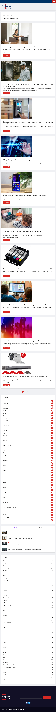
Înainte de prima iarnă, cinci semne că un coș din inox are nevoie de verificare (23, 532)
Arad (4, 405)
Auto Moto (5, 410)
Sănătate (4, 492)
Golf (4, 452)
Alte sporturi (5, 403)
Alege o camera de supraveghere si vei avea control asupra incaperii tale (25, 377)
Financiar (5, 440)
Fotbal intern (5, 443)
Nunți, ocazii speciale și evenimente (10, 475)
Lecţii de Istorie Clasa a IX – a (9, 622)
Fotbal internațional (7, 445)
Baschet (4, 413)
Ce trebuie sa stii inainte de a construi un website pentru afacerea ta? (24, 341)
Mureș (4, 467)
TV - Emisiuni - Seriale (7, 514)
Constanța (5, 430)
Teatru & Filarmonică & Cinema (9, 507)
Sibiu (4, 497)
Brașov (4, 415)
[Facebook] (26, 703)
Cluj (4, 428)
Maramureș (5, 465)
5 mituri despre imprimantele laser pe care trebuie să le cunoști (22, 47)
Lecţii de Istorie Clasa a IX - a (9, 462)
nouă (4, 472)
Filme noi (5, 435)
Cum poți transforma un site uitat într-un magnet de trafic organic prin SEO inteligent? (24, 549)
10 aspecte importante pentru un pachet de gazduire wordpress (22, 160)
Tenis (4, 509)
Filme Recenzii (6, 438)
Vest (4, 519)
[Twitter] (29, 703)
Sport (4, 500)
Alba (4, 400)
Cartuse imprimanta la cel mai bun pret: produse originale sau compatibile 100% (27, 269)
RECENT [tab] (42, 527)
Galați (4, 450)
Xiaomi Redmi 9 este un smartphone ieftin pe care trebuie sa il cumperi (25, 195)
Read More (6, 55)
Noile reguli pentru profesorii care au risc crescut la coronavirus (22, 231)
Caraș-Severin (5, 420)
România (4, 487)
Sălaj (4, 490)
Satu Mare (5, 495)
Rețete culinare (6, 485)
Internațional (5, 460)
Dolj (4, 433)
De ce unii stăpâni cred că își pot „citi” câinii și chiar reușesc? (20, 544)
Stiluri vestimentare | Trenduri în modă (10, 505)
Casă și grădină (6, 425)
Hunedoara (5, 455)
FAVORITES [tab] (14, 527)
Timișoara (5, 512)
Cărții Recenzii (6, 423)
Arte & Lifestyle (6, 408)
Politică (4, 482)
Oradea (4, 480)
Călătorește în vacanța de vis (8, 418)
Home (4, 15)
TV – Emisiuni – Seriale (8, 674)
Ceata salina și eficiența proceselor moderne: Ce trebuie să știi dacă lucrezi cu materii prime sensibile (28, 85)
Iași (3, 457)
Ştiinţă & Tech (9, 15)
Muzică (4, 470)
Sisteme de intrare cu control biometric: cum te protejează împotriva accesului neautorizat (28, 123)
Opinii (4, 477)
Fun (4, 447)
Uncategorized (6, 517)
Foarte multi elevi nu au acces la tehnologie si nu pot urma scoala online (25, 305)
